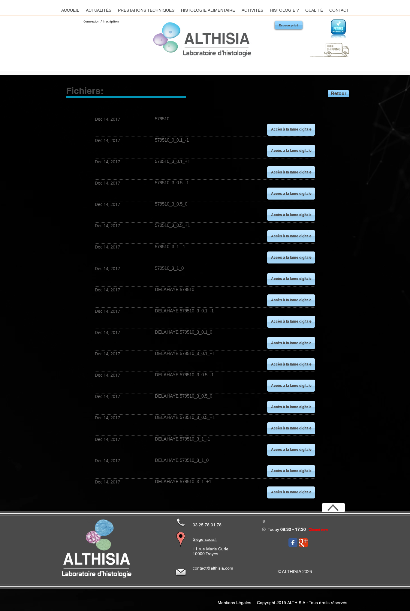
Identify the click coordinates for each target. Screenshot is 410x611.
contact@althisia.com (213, 568)
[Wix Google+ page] (303, 542)
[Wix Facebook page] (292, 542)
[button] (291, 130)
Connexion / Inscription (101, 21)
